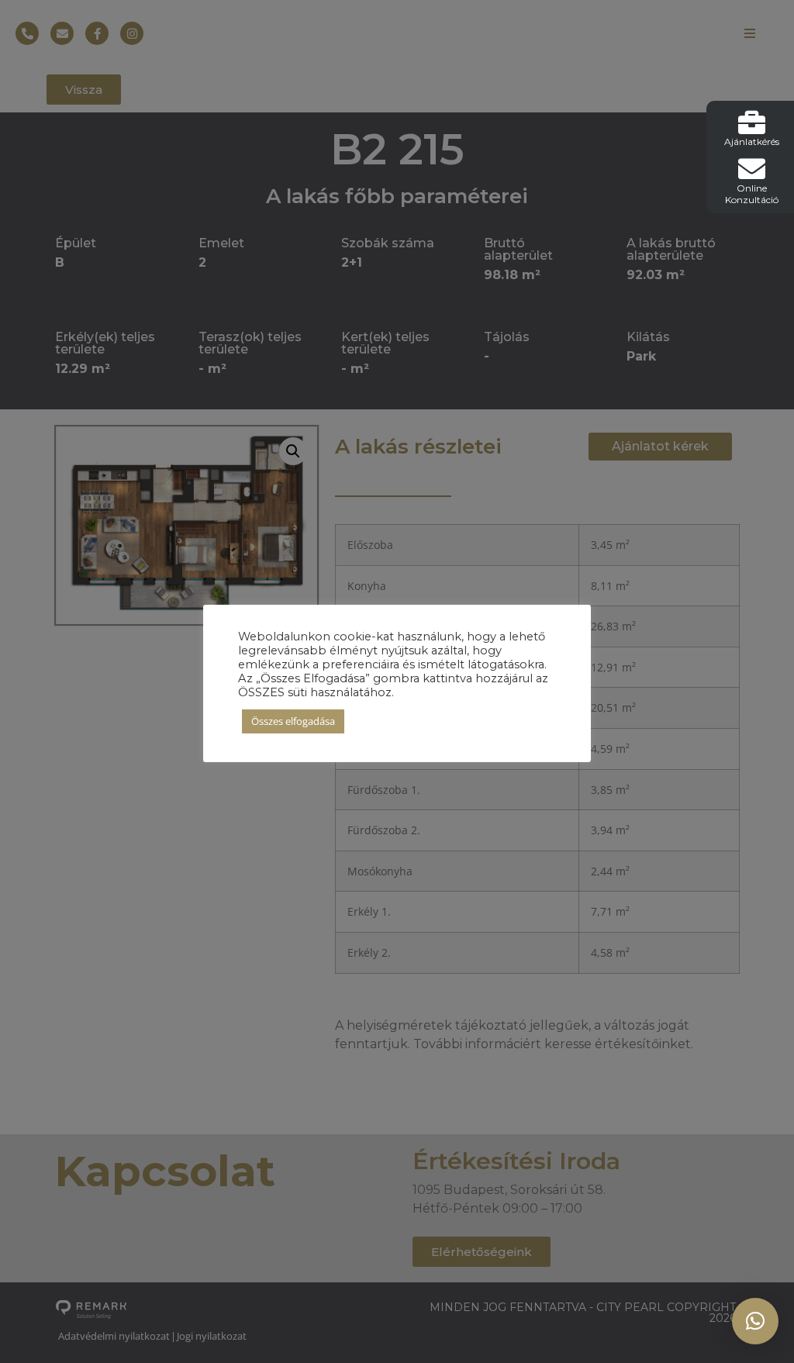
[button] (755, 1321)
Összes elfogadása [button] (293, 721)
